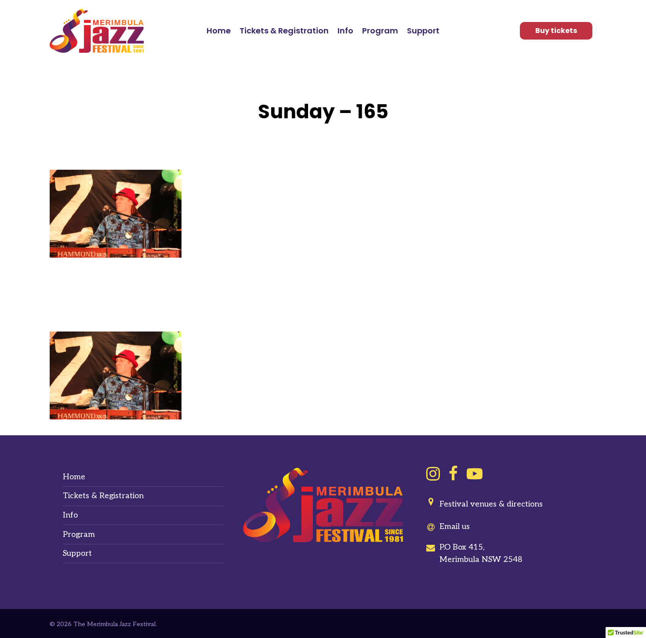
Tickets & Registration (103, 495)
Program (79, 534)
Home (74, 476)
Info (70, 515)
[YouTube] (475, 474)
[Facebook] (453, 474)
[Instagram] (433, 474)
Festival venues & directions (491, 504)
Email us (454, 526)
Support (77, 553)
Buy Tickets (556, 31)
